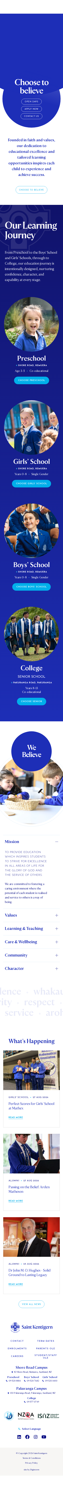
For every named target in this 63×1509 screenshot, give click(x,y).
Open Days (31, 102)
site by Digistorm (31, 1469)
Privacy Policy (31, 1463)
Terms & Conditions (31, 1458)
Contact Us (31, 116)
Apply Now (31, 109)
